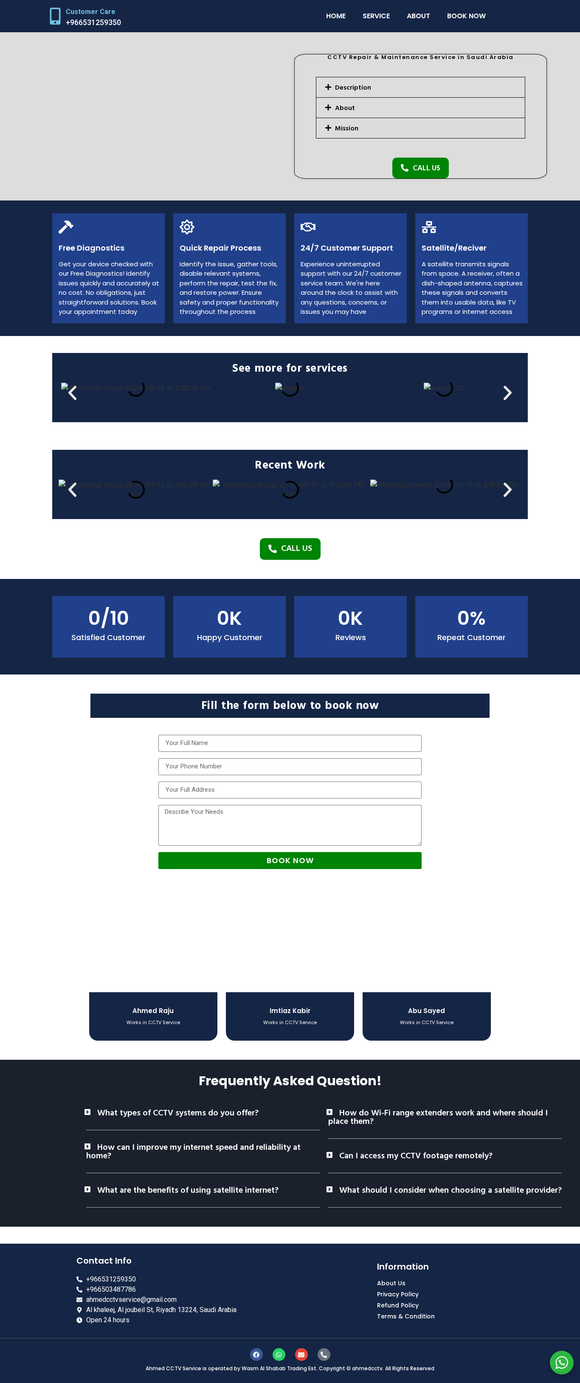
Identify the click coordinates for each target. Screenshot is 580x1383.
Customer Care (90, 12)
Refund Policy (398, 1305)
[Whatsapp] (279, 1354)
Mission (346, 128)
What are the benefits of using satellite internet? (188, 1190)
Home (336, 16)
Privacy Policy (398, 1294)
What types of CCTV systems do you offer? (178, 1113)
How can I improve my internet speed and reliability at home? (193, 1151)
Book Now (466, 16)
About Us (391, 1283)
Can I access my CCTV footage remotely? (416, 1156)
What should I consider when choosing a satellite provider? (450, 1190)
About (418, 16)
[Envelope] (301, 1354)
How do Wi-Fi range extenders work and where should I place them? (438, 1117)
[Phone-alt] (324, 1354)
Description (353, 87)
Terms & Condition (406, 1316)
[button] (420, 87)
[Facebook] (256, 1354)
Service (376, 16)
